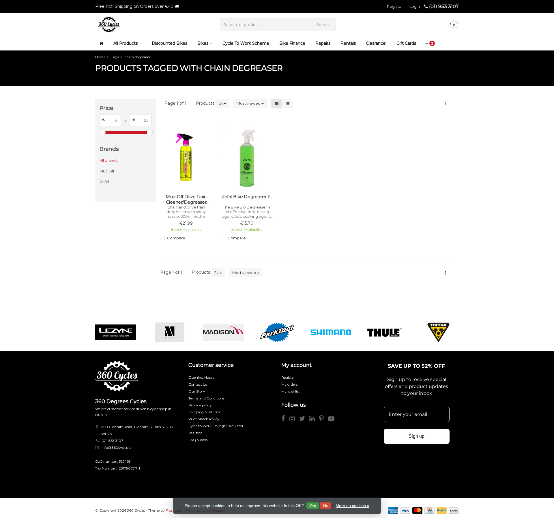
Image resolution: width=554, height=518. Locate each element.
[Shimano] (330, 332)
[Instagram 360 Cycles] (294, 419)
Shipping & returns (204, 412)
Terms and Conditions (206, 398)
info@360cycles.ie (116, 447)
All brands (108, 160)
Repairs (322, 43)
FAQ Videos (197, 440)
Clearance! (376, 43)
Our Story (196, 391)
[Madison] (223, 332)
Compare (175, 238)
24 (221, 103)
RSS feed (195, 433)
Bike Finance (292, 43)
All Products (125, 43)
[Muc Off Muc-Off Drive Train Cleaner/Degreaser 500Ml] (186, 157)
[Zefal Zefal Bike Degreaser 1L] (247, 157)
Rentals (348, 43)
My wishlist (290, 391)
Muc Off (107, 171)
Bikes (202, 43)
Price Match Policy (203, 419)
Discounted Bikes (169, 43)
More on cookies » (352, 505)
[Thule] (384, 332)
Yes (312, 505)
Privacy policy (200, 405)
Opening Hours (201, 377)
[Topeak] (438, 332)
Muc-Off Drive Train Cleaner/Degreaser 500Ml (186, 199)
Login (414, 6)
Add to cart (244, 248)
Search (323, 24)
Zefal (104, 181)
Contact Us (197, 384)
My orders (289, 384)
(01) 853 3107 (444, 6)
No (325, 505)
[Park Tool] (277, 332)
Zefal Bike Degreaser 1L (247, 196)
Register (395, 6)
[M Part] (169, 332)
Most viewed (249, 103)
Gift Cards (406, 43)
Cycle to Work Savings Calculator (216, 426)
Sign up (416, 436)
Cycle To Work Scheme (245, 43)
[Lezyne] (115, 332)
